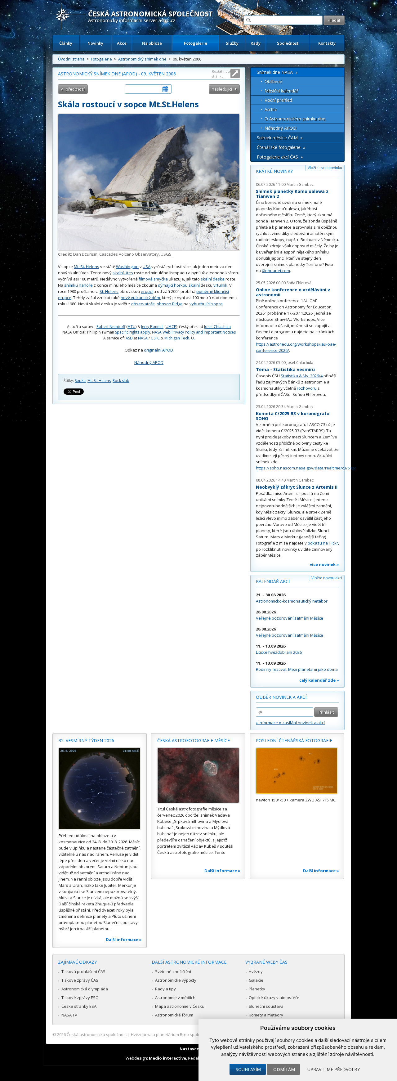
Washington (127, 266)
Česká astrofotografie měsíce (193, 740)
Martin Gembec (300, 184)
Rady (256, 43)
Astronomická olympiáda (84, 989)
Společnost (287, 43)
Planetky (257, 989)
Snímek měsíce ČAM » (279, 138)
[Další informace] (100, 789)
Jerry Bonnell (152, 326)
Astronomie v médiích (175, 997)
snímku (71, 285)
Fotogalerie (195, 43)
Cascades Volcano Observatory (129, 254)
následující (222, 89)
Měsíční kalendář (281, 91)
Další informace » (124, 939)
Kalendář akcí (273, 581)
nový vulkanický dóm (140, 297)
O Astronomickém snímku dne (295, 119)
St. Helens (109, 291)
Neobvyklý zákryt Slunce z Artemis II (296, 487)
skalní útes (123, 273)
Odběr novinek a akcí (281, 697)
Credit (64, 254)
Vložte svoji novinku (325, 167)
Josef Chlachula (217, 326)
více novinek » (324, 564)
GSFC (155, 338)
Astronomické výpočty (175, 980)
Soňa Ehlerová (299, 282)
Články (65, 43)
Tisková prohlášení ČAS (83, 971)
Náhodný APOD (148, 362)
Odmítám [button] (284, 1069)
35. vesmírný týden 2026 (86, 740)
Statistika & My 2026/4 (302, 376)
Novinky (95, 43)
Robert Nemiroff (110, 326)
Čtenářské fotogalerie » (281, 147)
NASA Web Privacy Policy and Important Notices (194, 332)
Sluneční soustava (266, 1006)
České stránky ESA (78, 1006)
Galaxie (256, 980)
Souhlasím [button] (248, 1069)
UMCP (171, 326)
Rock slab (121, 380)
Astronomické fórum (174, 1015)
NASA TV (69, 1015)
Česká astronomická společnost (97, 1034)
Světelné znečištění (173, 971)
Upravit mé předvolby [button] (333, 1069)
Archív (271, 109)
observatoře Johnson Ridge (157, 304)
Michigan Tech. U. (179, 338)
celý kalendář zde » (319, 680)
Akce (122, 43)
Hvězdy (256, 971)
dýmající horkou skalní (179, 285)
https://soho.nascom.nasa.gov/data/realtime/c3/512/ (306, 468)
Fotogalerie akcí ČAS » (280, 157)
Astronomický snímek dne (142, 59)
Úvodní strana (71, 59)
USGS (166, 254)
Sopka (80, 380)
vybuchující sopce (206, 304)
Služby (232, 43)
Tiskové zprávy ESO (80, 997)
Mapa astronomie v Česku (179, 1006)
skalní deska (213, 279)
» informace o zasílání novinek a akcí (290, 722)
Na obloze (152, 43)
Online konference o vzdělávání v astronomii (293, 292)
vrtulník (220, 285)
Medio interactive (167, 1058)
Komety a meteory (266, 1015)
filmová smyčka (153, 279)
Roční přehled (278, 100)
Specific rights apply (132, 332)
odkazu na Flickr (323, 543)
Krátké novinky (274, 171)
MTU (131, 326)
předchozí (75, 89)
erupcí (147, 291)
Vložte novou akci (326, 578)
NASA (143, 338)
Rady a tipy (165, 989)
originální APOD (158, 350)
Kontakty (327, 43)
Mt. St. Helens (86, 266)
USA (146, 266)
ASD (129, 338)
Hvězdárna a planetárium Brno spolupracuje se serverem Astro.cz (193, 1034)
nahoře (86, 285)
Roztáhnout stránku (221, 73)
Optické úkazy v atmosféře (274, 997)
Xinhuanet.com (276, 270)
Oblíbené (273, 81)
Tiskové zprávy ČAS (79, 980)
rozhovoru (307, 388)
